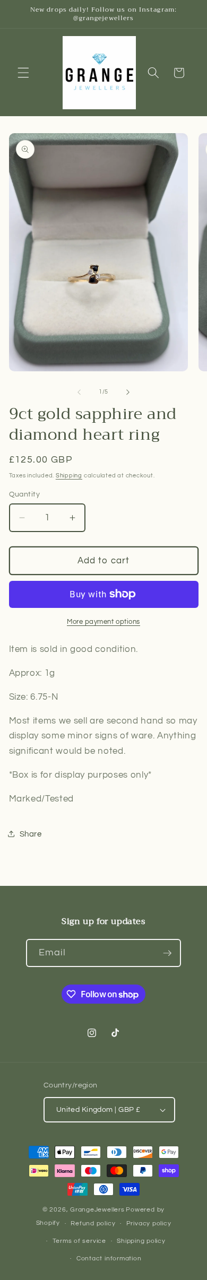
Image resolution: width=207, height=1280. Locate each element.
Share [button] (31, 834)
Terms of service (79, 1241)
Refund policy (93, 1223)
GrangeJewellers (97, 1209)
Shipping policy (141, 1241)
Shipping (69, 475)
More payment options (103, 621)
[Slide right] (128, 392)
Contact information (109, 1258)
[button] (23, 72)
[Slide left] (79, 392)
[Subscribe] (167, 953)
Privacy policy (148, 1223)
